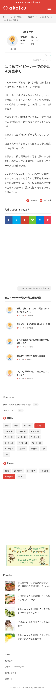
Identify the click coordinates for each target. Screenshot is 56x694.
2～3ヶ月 (9, 431)
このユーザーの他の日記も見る (33, 288)
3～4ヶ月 (22, 431)
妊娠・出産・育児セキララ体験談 (20, 404)
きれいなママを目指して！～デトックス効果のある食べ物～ (34, 637)
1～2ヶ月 (12, 49)
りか (49, 55)
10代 (7, 471)
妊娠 (7, 425)
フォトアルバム (12, 410)
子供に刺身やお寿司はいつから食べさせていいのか (34, 598)
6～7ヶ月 (22, 437)
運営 (7, 679)
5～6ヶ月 (9, 437)
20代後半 (31, 471)
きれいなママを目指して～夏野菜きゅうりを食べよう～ (34, 611)
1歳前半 (22, 448)
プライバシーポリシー (14, 666)
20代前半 (18, 471)
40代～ (21, 476)
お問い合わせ (10, 672)
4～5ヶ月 (35, 431)
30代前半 (44, 471)
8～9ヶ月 (9, 443)
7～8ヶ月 (35, 437)
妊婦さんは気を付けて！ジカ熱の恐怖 (34, 624)
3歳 (6, 454)
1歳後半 (34, 448)
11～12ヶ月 (9, 448)
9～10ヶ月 (23, 443)
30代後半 (47, 200)
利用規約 (8, 660)
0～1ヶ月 (27, 425)
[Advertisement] (28, 257)
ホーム (8, 654)
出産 (16, 425)
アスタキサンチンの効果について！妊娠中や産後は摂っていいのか (34, 586)
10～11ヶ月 (36, 443)
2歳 (43, 448)
